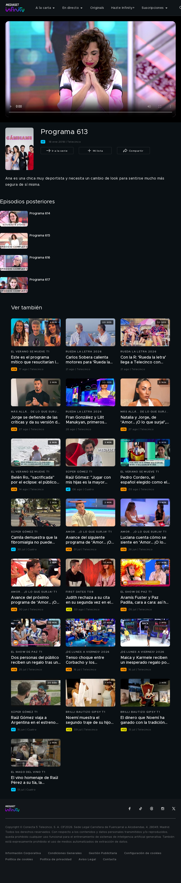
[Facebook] (130, 809)
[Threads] (152, 809)
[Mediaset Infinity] (15, 7)
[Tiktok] (141, 809)
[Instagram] (163, 809)
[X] (174, 809)
